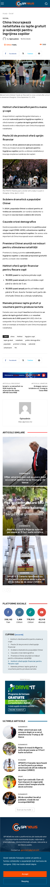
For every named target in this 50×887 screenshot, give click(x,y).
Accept (25, 874)
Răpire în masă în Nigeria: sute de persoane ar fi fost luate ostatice (25, 530)
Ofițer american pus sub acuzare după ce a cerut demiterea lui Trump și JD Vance (25, 480)
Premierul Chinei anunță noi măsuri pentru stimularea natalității (24, 657)
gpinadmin (14, 39)
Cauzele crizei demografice (22, 653)
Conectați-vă (19, 609)
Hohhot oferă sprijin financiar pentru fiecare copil (25, 662)
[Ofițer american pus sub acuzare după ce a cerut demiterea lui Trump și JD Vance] (25, 461)
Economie (24, 573)
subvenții (32, 344)
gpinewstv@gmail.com (30, 850)
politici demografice (32, 340)
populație (7, 344)
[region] (25, 869)
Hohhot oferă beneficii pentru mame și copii (25, 640)
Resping (25, 881)
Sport (20, 776)
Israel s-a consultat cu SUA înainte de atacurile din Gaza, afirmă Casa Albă (13, 389)
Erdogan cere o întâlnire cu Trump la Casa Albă (38, 388)
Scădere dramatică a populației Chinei (27, 650)
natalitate (19, 340)
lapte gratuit (8, 340)
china (12, 336)
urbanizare (8, 348)
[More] (39, 53)
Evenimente (24, 473)
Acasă (5, 13)
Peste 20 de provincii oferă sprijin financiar (23, 645)
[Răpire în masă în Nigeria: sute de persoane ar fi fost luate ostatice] (25, 511)
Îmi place (8, 609)
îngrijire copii (30, 336)
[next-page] (8, 590)
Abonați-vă (41, 609)
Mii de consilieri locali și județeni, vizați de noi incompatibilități (29, 799)
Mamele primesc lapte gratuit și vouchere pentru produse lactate (22, 667)
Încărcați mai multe (24, 810)
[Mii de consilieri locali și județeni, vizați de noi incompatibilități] (9, 798)
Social (11, 13)
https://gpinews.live (25, 422)
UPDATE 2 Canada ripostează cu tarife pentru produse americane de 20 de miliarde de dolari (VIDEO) (25, 579)
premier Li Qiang (19, 344)
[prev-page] (4, 590)
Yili (16, 348)
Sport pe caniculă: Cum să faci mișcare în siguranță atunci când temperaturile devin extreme (31, 783)
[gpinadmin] (5, 39)
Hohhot (19, 336)
